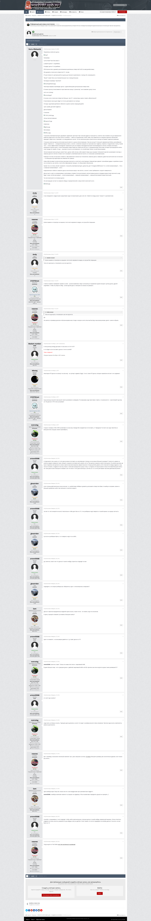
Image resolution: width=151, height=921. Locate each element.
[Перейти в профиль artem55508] (34, 467)
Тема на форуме (35, 246)
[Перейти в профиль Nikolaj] (34, 379)
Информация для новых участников (42, 24)
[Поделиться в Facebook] (29, 910)
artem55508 (34, 458)
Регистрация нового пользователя (51, 895)
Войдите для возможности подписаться (102, 32)
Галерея (56, 12)
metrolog (34, 425)
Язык (27, 919)
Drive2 (34, 240)
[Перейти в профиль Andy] (34, 201)
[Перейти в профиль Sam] (34, 618)
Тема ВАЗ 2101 (116, 919)
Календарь (64, 12)
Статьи (48, 12)
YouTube (35, 241)
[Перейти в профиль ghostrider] (34, 492)
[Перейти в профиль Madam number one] (34, 354)
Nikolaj (34, 371)
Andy (35, 193)
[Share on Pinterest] (41, 910)
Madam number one (34, 345)
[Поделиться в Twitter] (27, 910)
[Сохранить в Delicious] (36, 910)
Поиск (82, 12)
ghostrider (35, 483)
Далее (32, 44)
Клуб (32, 12)
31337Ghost (34, 281)
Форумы (40, 12)
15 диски (88, 756)
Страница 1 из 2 (42, 44)
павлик (35, 219)
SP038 (123, 919)
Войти (99, 893)
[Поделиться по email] (39, 910)
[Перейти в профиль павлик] (34, 228)
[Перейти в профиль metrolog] (34, 433)
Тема (32, 919)
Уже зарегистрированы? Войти (107, 12)
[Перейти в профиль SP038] (28, 24)
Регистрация (122, 12)
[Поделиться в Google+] (31, 910)
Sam (34, 609)
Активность (74, 12)
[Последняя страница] (36, 44)
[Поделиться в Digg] (34, 910)
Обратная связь (40, 919)
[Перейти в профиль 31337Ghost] (34, 289)
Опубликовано (51, 49)
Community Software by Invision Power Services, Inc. (78, 918)
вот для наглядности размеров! (66, 844)
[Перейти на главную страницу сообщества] (26, 12)
